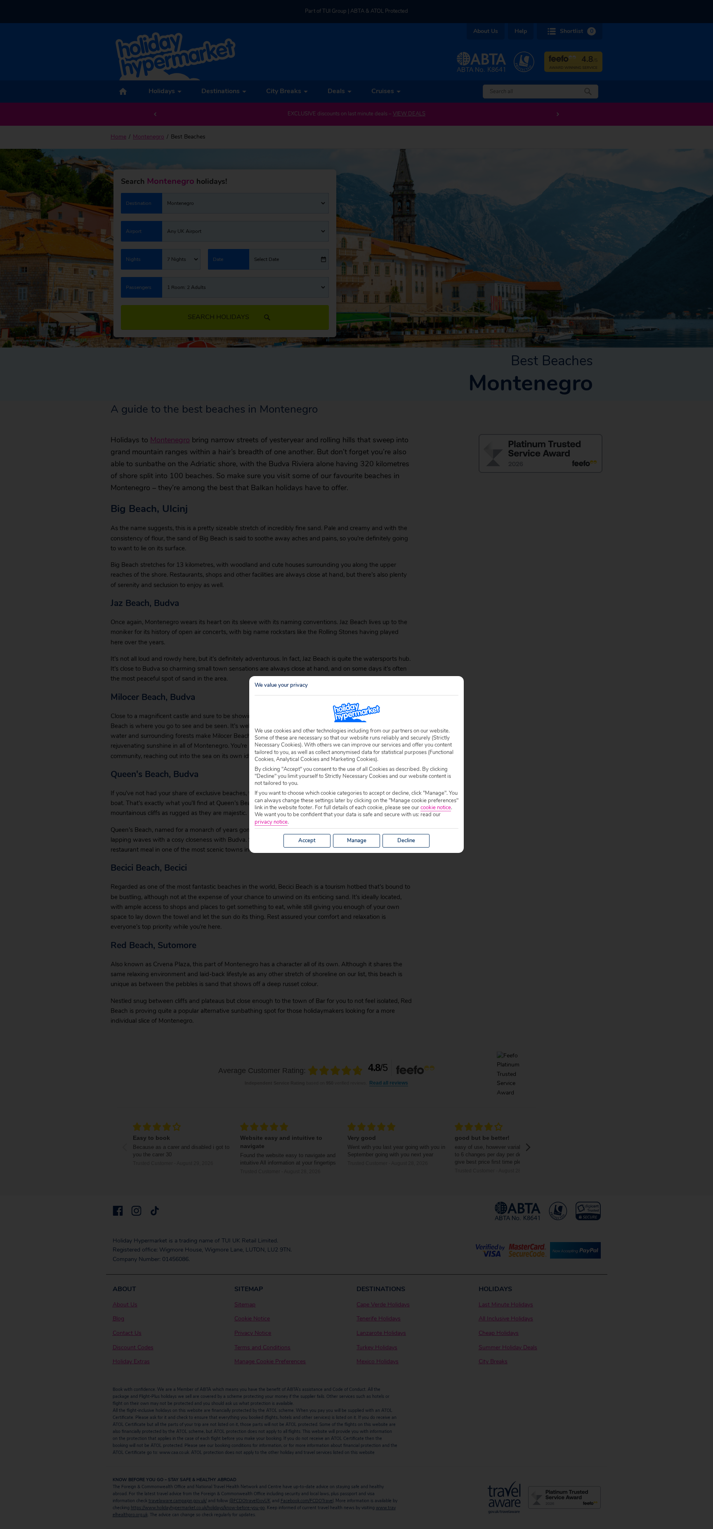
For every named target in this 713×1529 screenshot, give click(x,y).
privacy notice (271, 822)
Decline (406, 840)
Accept (307, 840)
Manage (356, 840)
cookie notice (435, 807)
